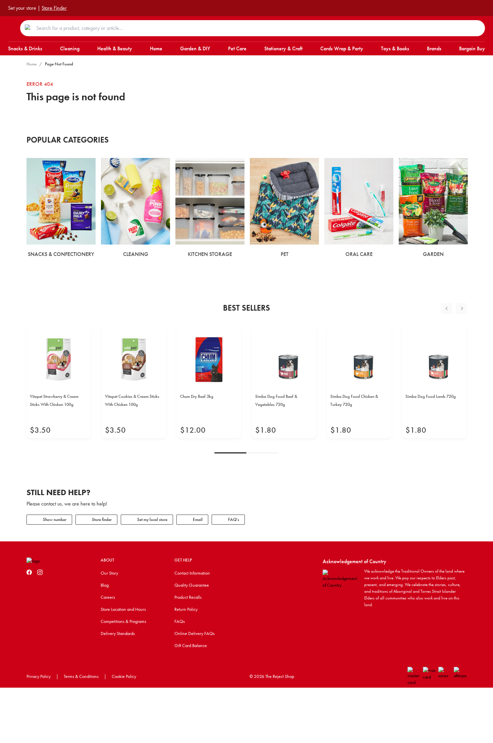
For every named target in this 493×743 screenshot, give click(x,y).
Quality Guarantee (191, 585)
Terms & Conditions (81, 676)
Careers (108, 597)
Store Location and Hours (123, 609)
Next (461, 308)
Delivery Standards (118, 633)
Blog (105, 585)
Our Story (109, 573)
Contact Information (192, 573)
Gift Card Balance (190, 645)
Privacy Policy (38, 676)
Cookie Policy (124, 676)
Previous (446, 308)
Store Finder (54, 7)
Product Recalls (188, 597)
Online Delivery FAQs (194, 633)
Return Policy (186, 609)
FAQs (179, 621)
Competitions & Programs (123, 621)
